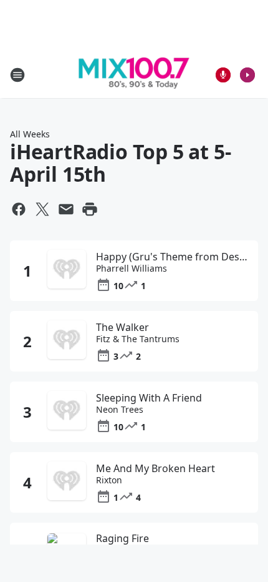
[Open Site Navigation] (17, 74)
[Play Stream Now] (247, 74)
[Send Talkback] (223, 74)
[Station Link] (134, 75)
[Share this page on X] (42, 209)
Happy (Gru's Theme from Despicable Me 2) (172, 256)
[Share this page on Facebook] (18, 209)
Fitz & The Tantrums (137, 339)
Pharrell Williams (131, 268)
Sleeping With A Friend (149, 398)
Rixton (109, 480)
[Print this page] (89, 209)
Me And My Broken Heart (155, 468)
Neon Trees (119, 409)
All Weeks (30, 134)
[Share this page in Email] (66, 209)
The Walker (122, 327)
